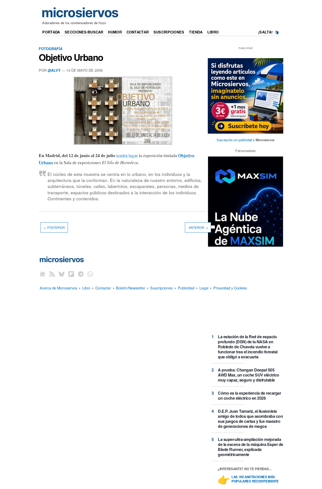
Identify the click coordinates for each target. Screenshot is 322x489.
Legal (203, 287)
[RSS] (52, 274)
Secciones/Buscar (84, 31)
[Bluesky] (61, 274)
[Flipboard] (71, 274)
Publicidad (186, 287)
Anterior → (198, 227)
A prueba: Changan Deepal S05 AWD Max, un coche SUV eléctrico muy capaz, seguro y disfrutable (248, 375)
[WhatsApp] (90, 274)
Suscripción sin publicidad (234, 139)
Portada (51, 31)
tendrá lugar (127, 155)
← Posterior (54, 227)
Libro (213, 31)
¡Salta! (265, 31)
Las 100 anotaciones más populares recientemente (255, 479)
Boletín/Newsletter (130, 287)
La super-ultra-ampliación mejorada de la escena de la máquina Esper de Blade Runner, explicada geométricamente (250, 446)
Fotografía (50, 48)
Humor (115, 31)
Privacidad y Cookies (230, 287)
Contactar (138, 31)
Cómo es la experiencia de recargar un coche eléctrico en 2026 (249, 395)
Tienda (196, 31)
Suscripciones (168, 31)
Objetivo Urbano (71, 57)
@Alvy (54, 70)
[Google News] (42, 274)
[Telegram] (81, 274)
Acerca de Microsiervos (58, 287)
